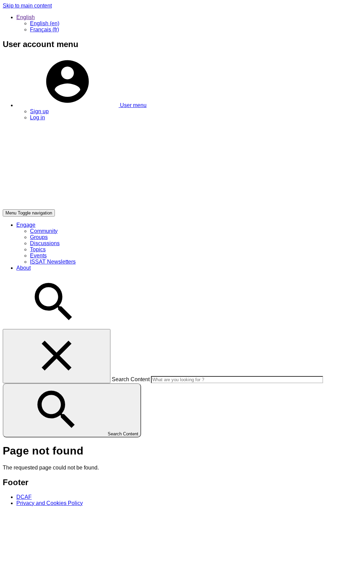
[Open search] (54, 326)
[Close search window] (56, 356)
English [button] (25, 17)
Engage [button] (25, 225)
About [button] (23, 268)
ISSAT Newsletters (53, 262)
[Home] (105, 206)
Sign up (39, 111)
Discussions (45, 243)
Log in (37, 117)
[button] (81, 105)
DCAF (24, 497)
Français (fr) (44, 29)
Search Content (131, 379)
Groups (39, 237)
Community (44, 231)
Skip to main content (27, 6)
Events (38, 255)
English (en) (44, 23)
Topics (38, 249)
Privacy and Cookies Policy (49, 503)
